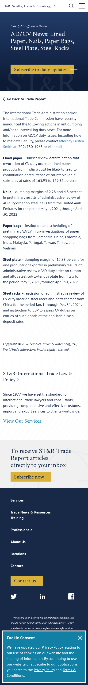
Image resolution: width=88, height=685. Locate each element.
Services (17, 500)
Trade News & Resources (31, 512)
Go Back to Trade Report (26, 99)
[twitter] (15, 597)
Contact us (25, 580)
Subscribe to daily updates (40, 69)
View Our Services (22, 420)
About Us (18, 541)
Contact (17, 565)
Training (17, 517)
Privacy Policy (44, 669)
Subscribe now (29, 476)
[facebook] (72, 597)
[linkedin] (44, 597)
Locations (18, 553)
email (58, 146)
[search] (70, 6)
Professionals (21, 529)
